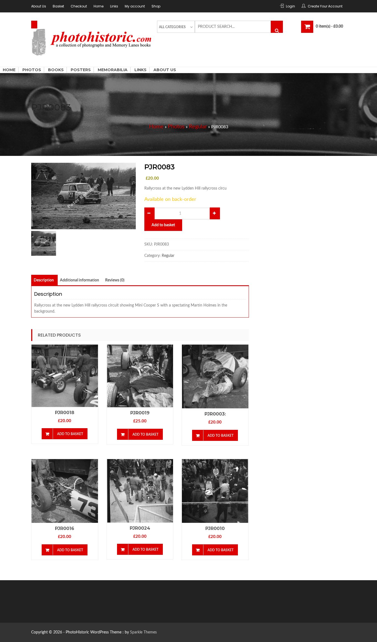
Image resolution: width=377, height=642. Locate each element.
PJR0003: (215, 414)
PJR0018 (64, 412)
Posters (81, 69)
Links (114, 6)
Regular (198, 126)
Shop (156, 6)
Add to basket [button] (70, 434)
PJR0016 (64, 528)
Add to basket (163, 225)
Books (56, 69)
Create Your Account (325, 6)
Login (290, 6)
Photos (31, 69)
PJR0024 (140, 528)
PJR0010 (215, 528)
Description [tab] (44, 280)
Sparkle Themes (143, 632)
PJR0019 (140, 412)
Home (98, 6)
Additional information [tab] (79, 280)
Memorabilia (113, 69)
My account (135, 6)
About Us (38, 6)
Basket (58, 6)
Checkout (79, 6)
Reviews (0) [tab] (114, 280)
